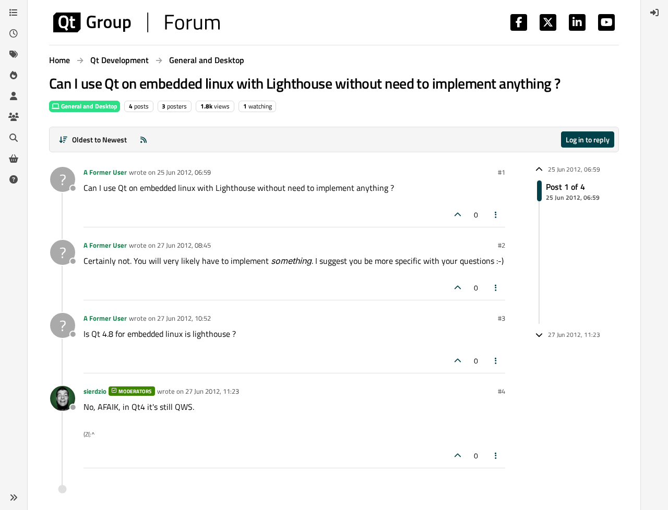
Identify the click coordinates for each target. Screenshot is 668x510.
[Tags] (13, 54)
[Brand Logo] (136, 22)
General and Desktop (88, 106)
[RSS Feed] (143, 139)
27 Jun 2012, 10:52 (184, 318)
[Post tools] (496, 215)
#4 (501, 391)
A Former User (105, 172)
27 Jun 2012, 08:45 (184, 245)
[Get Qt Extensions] (13, 158)
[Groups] (13, 116)
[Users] (13, 96)
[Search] (13, 137)
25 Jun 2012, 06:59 (184, 172)
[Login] (654, 12)
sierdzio (95, 391)
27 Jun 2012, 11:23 (212, 391)
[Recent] (13, 33)
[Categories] (13, 12)
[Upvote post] (457, 215)
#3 (501, 318)
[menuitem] (654, 12)
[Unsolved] (13, 179)
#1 (501, 172)
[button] (13, 497)
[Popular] (13, 75)
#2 (501, 245)
